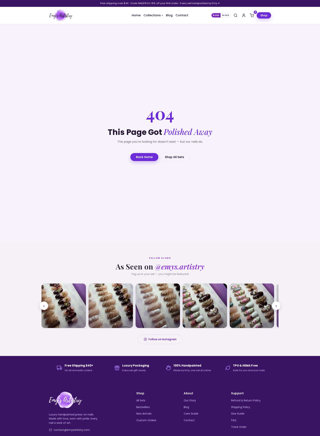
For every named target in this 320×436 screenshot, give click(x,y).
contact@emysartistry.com (72, 430)
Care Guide (191, 413)
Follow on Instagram (162, 339)
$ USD (216, 15)
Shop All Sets (174, 157)
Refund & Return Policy (246, 400)
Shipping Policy (240, 407)
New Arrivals (143, 413)
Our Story (190, 400)
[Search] (235, 15)
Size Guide (237, 413)
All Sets (140, 400)
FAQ (233, 420)
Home (136, 15)
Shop (263, 15)
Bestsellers (143, 407)
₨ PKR (225, 15)
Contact (182, 15)
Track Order (238, 427)
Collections (152, 15)
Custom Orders (146, 420)
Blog (169, 15)
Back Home (144, 157)
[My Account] (243, 15)
